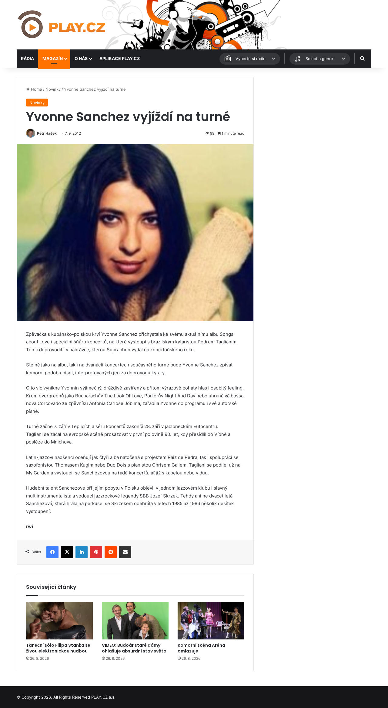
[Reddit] (111, 552)
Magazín (52, 58)
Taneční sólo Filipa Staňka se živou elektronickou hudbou (58, 648)
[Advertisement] (315, 119)
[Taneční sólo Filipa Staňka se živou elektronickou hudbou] (59, 620)
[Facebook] (52, 552)
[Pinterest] (96, 552)
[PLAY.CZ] (62, 24)
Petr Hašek (47, 133)
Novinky (53, 89)
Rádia (27, 58)
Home (36, 89)
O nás (81, 58)
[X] (67, 552)
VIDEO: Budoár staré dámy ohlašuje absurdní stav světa (134, 648)
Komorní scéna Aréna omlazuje (201, 648)
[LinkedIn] (81, 552)
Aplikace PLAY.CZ (119, 58)
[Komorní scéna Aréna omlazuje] (211, 620)
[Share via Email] (125, 552)
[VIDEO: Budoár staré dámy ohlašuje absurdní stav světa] (135, 620)
